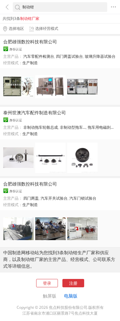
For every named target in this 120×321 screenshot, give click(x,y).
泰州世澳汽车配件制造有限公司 (34, 112)
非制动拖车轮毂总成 (40, 127)
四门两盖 (31, 198)
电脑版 (70, 296)
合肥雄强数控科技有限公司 (30, 42)
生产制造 (30, 62)
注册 (73, 283)
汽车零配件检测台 (38, 56)
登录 (47, 283)
